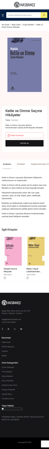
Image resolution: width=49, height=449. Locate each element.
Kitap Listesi (16, 25)
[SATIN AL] (5, 278)
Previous (4, 258)
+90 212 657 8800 (9, 322)
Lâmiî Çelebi (30, 275)
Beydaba (14, 120)
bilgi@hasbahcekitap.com (11, 319)
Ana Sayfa (5, 25)
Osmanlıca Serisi (8, 399)
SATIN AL (24, 143)
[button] (3, 15)
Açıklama (7, 164)
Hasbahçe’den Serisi (9, 385)
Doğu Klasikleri (28, 25)
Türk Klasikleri (7, 372)
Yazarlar (5, 351)
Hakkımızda (6, 342)
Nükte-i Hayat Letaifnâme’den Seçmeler (33, 271)
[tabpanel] (24, 65)
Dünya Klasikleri (8, 381)
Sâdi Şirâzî (8, 275)
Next (44, 258)
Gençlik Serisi (7, 394)
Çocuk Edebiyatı (8, 367)
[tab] (7, 164)
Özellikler (21, 164)
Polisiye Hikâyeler (8, 390)
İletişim (4, 356)
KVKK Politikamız (8, 347)
